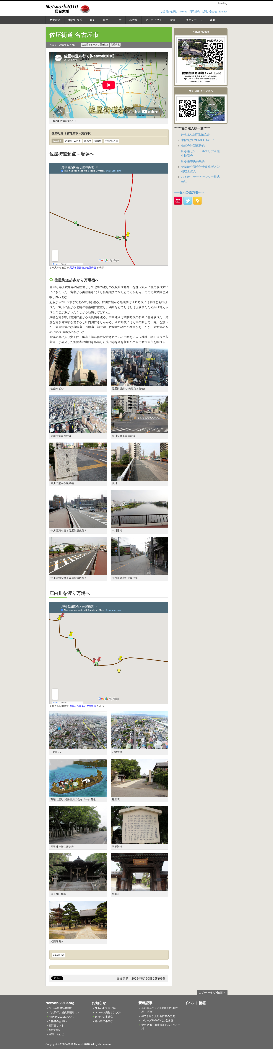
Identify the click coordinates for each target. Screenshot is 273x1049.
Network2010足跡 (105, 1007)
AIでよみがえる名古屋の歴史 (158, 1016)
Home (183, 11)
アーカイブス (153, 20)
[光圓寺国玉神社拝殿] (139, 889)
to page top (58, 955)
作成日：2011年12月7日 (62, 44)
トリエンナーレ (192, 20)
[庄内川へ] (78, 747)
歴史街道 (55, 20)
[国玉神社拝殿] (78, 889)
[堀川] (139, 478)
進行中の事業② (104, 1016)
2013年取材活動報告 (60, 1007)
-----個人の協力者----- (189, 192)
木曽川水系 (75, 20)
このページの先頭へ (212, 992)
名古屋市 (57, 140)
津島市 (87, 140)
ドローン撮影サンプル (108, 1012)
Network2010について (61, 1016)
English (223, 11)
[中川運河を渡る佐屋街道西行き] (78, 573)
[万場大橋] (139, 747)
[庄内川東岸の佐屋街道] (139, 573)
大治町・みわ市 (73, 140)
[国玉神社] (139, 842)
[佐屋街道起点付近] (78, 431)
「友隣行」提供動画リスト (64, 1012)
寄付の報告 (54, 1029)
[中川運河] (139, 525)
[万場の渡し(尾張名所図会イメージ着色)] (78, 794)
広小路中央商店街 (193, 161)
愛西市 (98, 140)
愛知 (92, 20)
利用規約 (194, 11)
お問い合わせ (209, 11)
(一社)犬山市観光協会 (195, 134)
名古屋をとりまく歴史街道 (95, 44)
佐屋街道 (115, 44)
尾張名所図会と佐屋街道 (82, 267)
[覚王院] (139, 794)
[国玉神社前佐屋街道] (78, 842)
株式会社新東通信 (193, 145)
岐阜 (105, 20)
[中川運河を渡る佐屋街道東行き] (78, 525)
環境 (172, 20)
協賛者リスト (56, 1025)
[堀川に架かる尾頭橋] (78, 478)
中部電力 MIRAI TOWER (197, 140)
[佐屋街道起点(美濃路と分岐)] (139, 383)
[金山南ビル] (78, 383)
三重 (119, 20)
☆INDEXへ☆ (111, 140)
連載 (212, 20)
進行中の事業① (104, 1021)
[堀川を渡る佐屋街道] (139, 431)
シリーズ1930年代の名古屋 (157, 1020)
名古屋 (133, 20)
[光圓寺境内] (78, 936)
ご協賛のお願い (169, 11)
